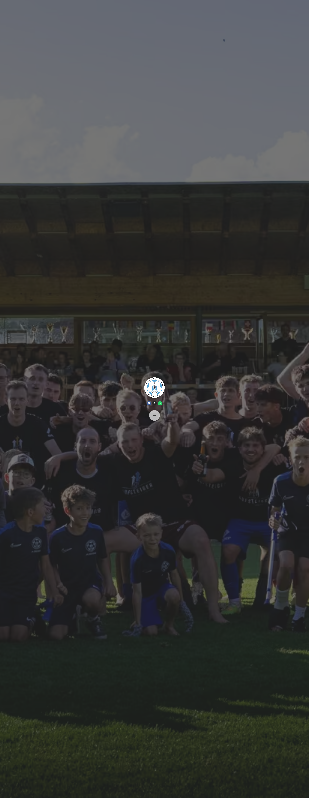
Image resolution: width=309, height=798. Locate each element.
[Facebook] (149, 403)
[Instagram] (154, 403)
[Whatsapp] (160, 403)
